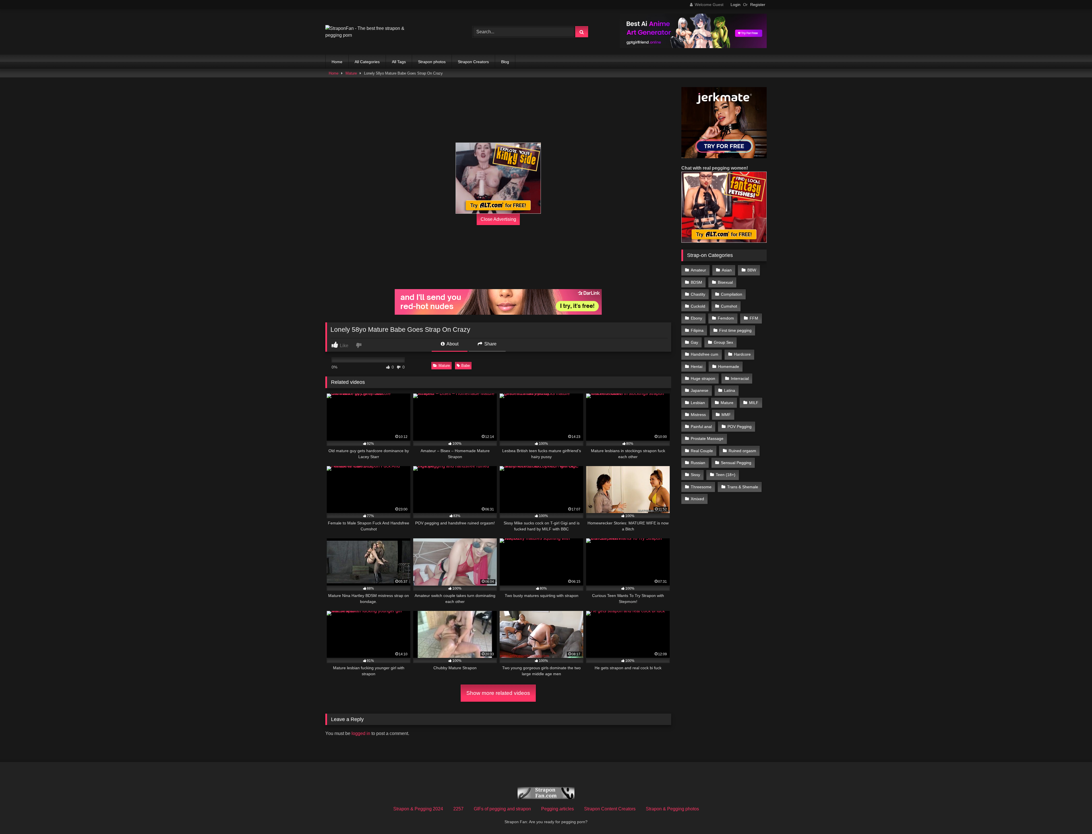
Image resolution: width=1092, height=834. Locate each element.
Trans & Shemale (742, 487)
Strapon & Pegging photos (672, 808)
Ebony (696, 318)
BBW (751, 270)
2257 (458, 808)
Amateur (698, 270)
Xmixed (697, 499)
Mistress (698, 414)
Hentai (696, 366)
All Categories (367, 61)
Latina (729, 390)
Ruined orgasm (742, 450)
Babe (465, 365)
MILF (753, 402)
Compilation (731, 294)
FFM (754, 318)
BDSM (696, 282)
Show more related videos (498, 693)
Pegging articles (557, 808)
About (452, 343)
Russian (698, 462)
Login (736, 4)
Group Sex (723, 342)
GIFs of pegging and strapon (502, 808)
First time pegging (735, 330)
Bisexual (725, 282)
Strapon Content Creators (610, 808)
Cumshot (729, 306)
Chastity (698, 294)
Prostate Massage (707, 438)
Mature (351, 73)
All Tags (399, 61)
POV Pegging (739, 426)
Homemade (728, 366)
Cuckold (698, 306)
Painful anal (701, 426)
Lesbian (698, 402)
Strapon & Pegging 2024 (418, 808)
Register (757, 4)
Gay (694, 342)
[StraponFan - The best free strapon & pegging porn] (368, 32)
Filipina (697, 330)
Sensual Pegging (736, 462)
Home (337, 61)
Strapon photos (432, 61)
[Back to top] (1074, 817)
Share (490, 343)
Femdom (726, 318)
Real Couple (702, 450)
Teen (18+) (725, 474)
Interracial (740, 378)
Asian (727, 270)
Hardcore (742, 354)
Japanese (699, 390)
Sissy (695, 474)
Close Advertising (498, 219)
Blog (505, 61)
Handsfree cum (704, 354)
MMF (726, 414)
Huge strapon (703, 378)
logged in (360, 733)
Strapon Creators (473, 61)
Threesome (701, 487)
